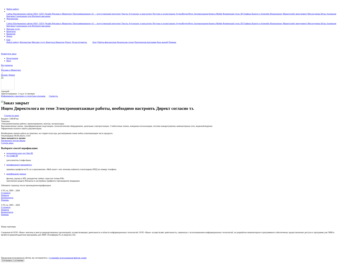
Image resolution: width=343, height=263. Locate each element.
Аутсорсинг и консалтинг (140, 14)
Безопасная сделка (125, 42)
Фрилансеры (12, 19)
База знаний (162, 42)
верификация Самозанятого (19, 165)
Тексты (124, 14)
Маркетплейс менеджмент (295, 14)
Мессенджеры (314, 14)
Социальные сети (23, 16)
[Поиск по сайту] (8, 49)
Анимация (331, 14)
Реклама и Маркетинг (62, 14)
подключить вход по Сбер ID (19, 153)
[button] (7, 11)
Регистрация (12, 58)
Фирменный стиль (231, 14)
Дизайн (48, 14)
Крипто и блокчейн (261, 14)
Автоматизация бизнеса (205, 14)
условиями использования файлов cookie (68, 258)
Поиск (9, 36)
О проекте (5, 193)
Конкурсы (11, 31)
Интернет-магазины (41, 16)
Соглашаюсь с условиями (12, 261)
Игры (324, 14)
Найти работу (12, 9)
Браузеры (10, 16)
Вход (8, 61)
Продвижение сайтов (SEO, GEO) (29, 14)
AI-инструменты (79, 42)
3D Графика (246, 14)
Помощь (172, 42)
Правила (5, 195)
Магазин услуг (13, 29)
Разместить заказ (8, 54)
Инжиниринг (276, 14)
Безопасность (7, 198)
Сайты (9, 14)
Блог (95, 42)
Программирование (82, 14)
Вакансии (10, 34)
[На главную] (3, 4)
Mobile (219, 14)
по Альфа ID (12, 156)
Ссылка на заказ (11, 115)
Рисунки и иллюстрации (164, 14)
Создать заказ (7, 143)
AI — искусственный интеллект (106, 14)
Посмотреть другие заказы (13, 140)
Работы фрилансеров (107, 42)
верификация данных (16, 174)
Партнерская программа (145, 42)
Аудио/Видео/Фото (185, 14)
